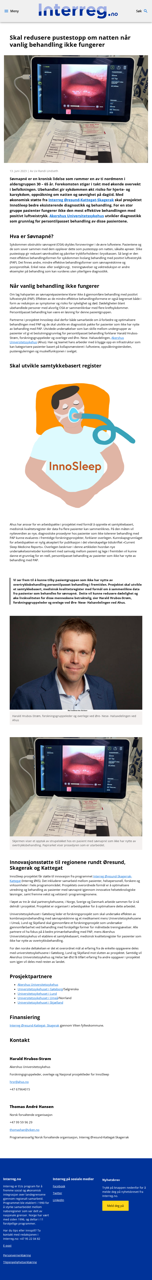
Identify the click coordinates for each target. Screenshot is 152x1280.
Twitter (57, 1193)
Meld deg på (115, 1206)
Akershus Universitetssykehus (38, 984)
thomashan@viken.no (24, 1130)
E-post (7, 1245)
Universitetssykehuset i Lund (37, 994)
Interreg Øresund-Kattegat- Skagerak (34, 1025)
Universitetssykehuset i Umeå (38, 998)
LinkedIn (58, 1200)
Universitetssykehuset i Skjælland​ (40, 1002)
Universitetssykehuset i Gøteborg (40, 989)
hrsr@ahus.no (19, 1082)
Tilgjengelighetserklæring (20, 1262)
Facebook (59, 1186)
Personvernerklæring (17, 1255)
